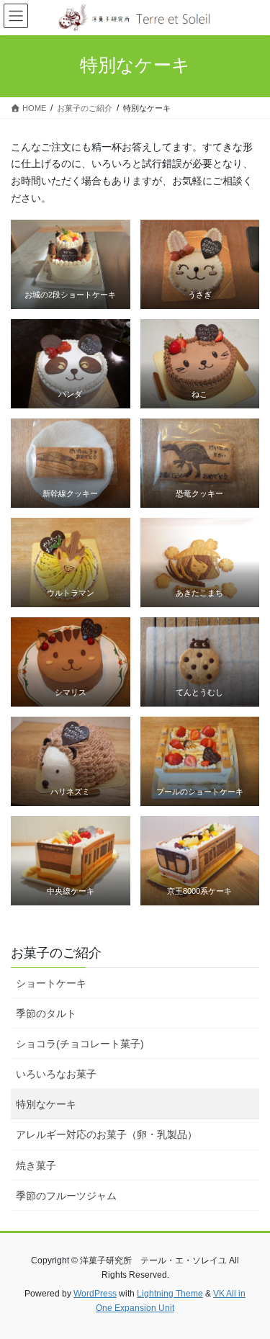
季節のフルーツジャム (66, 1195)
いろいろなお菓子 (56, 1074)
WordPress (95, 1294)
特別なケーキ (46, 1104)
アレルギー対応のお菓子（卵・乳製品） (106, 1134)
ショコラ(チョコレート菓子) (80, 1043)
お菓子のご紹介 (56, 953)
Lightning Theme (170, 1294)
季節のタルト (46, 1013)
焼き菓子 (36, 1165)
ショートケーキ (51, 983)
